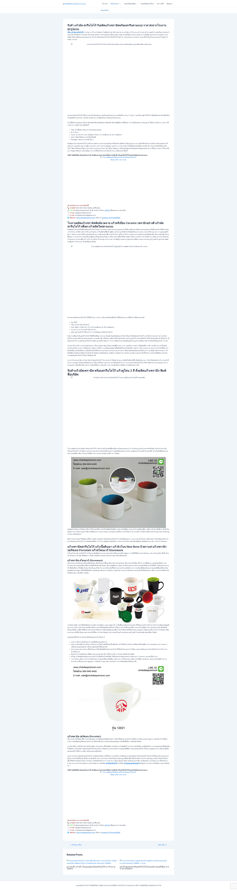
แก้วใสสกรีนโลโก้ (111, 763)
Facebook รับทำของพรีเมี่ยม (110, 218)
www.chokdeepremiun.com (85, 218)
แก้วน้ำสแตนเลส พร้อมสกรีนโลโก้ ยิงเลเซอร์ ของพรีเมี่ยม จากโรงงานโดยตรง (144, 868)
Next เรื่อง (162, 845)
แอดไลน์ (107, 210)
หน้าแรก (105, 4)
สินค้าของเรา (115, 4)
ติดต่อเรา (170, 4)
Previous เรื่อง (76, 845)
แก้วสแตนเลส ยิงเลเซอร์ (131, 763)
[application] (120, 3)
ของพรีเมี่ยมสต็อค (130, 4)
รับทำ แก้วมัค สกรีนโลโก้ (75, 32)
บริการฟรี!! (160, 4)
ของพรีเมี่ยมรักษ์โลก (147, 4)
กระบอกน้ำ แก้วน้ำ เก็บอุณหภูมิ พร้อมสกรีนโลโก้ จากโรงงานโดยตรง (91, 868)
